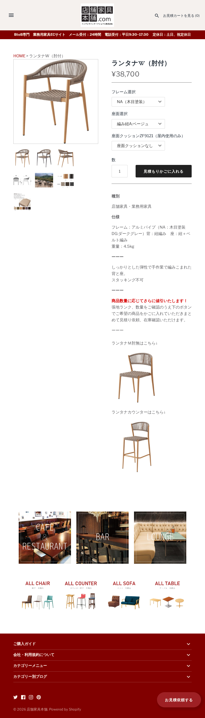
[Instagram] (31, 697)
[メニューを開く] (11, 15)
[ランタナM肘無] (136, 356)
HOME (19, 56)
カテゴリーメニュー (30, 665)
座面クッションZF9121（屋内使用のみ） (148, 135)
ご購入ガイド (24, 644)
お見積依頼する (179, 699)
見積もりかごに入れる (164, 171)
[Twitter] (15, 697)
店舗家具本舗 (37, 709)
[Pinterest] (39, 697)
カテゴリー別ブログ (30, 676)
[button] (87, 101)
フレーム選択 (124, 92)
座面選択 (120, 113)
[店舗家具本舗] (97, 15)
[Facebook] (23, 697)
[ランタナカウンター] (137, 425)
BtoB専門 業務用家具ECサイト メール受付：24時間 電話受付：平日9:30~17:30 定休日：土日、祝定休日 (102, 34)
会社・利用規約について (33, 654)
